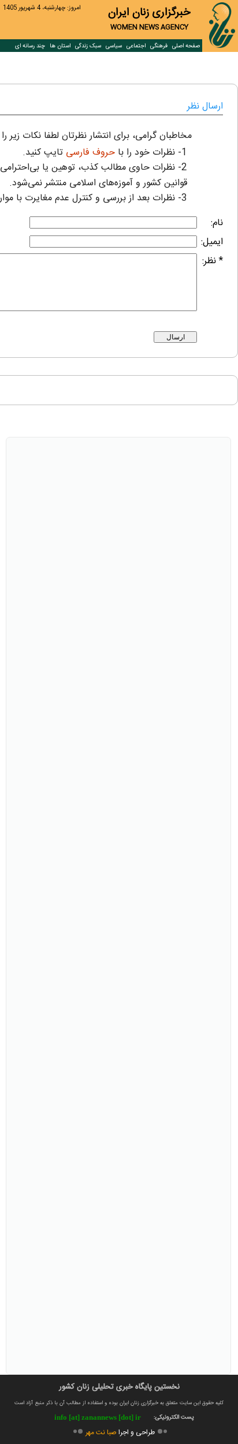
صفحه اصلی (186, 46)
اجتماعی (136, 46)
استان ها (60, 46)
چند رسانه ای (30, 46)
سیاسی (114, 46)
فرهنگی (159, 46)
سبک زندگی (88, 46)
